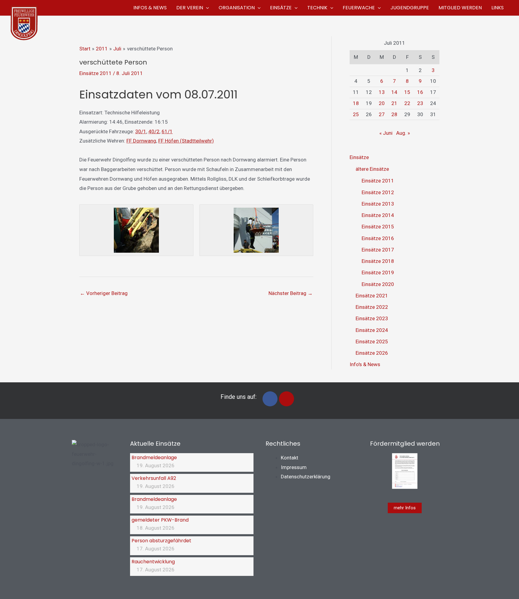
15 (407, 92)
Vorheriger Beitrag (104, 293)
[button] (206, 8)
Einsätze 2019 (378, 272)
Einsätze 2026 (372, 353)
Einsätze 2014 (378, 215)
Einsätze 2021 (372, 296)
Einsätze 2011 (95, 73)
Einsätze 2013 (378, 204)
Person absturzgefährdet (161, 540)
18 (356, 103)
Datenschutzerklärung (305, 477)
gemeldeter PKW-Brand (160, 519)
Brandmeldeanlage (154, 457)
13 (382, 92)
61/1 (167, 131)
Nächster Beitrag (291, 293)
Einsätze (359, 157)
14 (394, 92)
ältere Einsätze (372, 169)
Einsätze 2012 (378, 192)
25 (356, 114)
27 (382, 114)
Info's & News (365, 364)
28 (394, 114)
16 (420, 92)
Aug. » (403, 133)
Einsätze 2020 (378, 284)
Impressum (294, 467)
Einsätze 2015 (378, 227)
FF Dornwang (141, 141)
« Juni (386, 133)
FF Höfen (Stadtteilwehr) (186, 141)
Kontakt (289, 458)
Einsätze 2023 (372, 318)
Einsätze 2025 (372, 342)
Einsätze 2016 (378, 238)
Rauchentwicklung (153, 561)
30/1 (140, 131)
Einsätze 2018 (378, 261)
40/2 (153, 131)
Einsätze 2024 (372, 330)
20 (382, 103)
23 (420, 103)
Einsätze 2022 (372, 307)
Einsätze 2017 (378, 250)
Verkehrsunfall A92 (154, 478)
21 (394, 103)
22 (407, 103)
